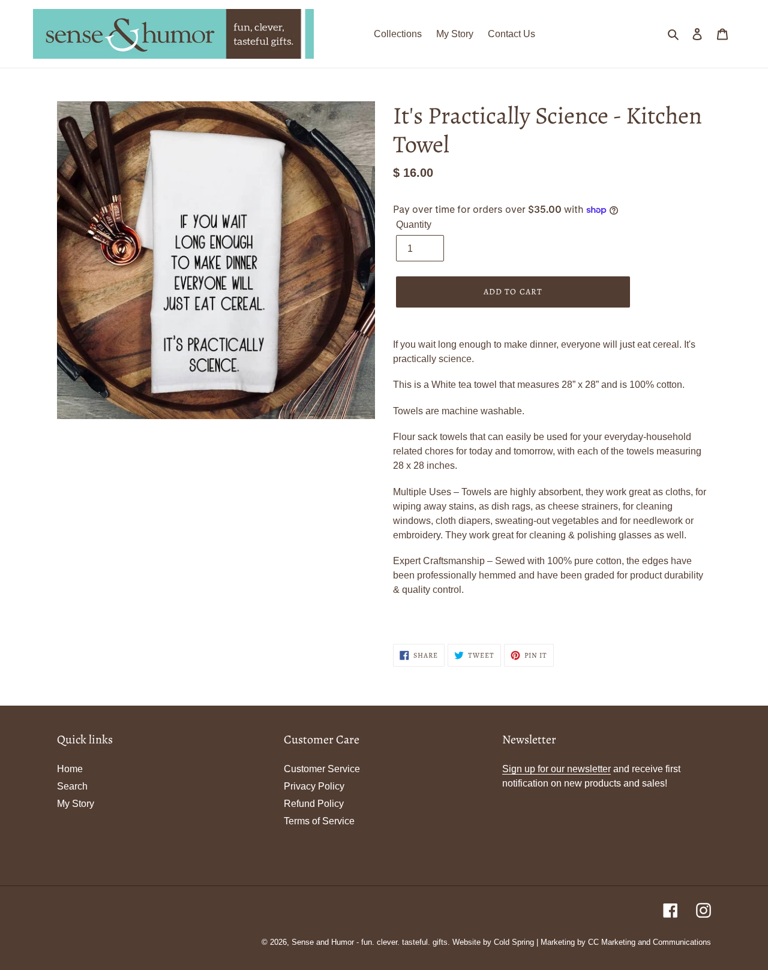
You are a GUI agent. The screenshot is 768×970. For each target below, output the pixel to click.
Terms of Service (319, 821)
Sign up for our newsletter (556, 769)
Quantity (413, 224)
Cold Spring (514, 942)
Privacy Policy (314, 786)
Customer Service (322, 769)
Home (70, 769)
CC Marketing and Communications (649, 942)
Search (72, 786)
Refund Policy (314, 804)
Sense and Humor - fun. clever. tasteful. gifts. (371, 942)
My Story (75, 804)
